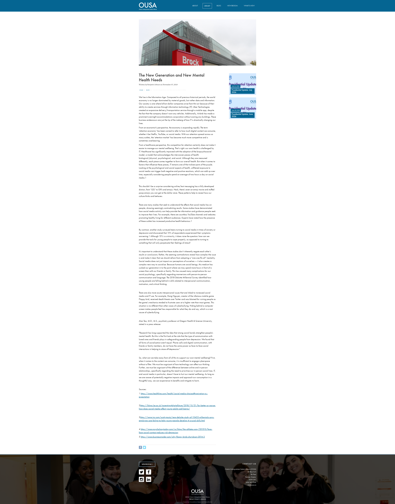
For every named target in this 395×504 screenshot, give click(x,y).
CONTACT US (249, 464)
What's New (249, 5)
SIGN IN (203, 499)
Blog (219, 5)
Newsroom (232, 5)
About (195, 5)
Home (141, 90)
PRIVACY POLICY (194, 499)
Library (207, 6)
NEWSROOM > (147, 464)
